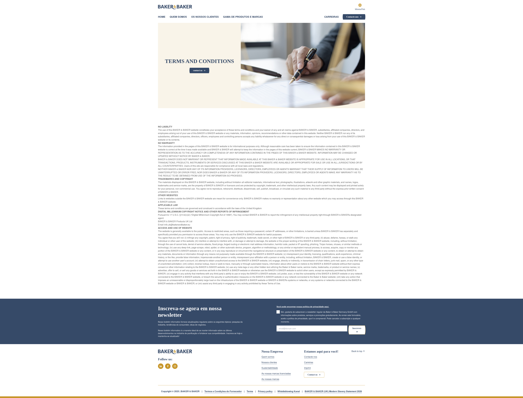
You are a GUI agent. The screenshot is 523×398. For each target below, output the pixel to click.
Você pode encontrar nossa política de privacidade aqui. (302, 306)
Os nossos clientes (205, 17)
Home (161, 17)
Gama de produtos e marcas (243, 17)
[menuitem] (161, 17)
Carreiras (331, 17)
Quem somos (178, 17)
